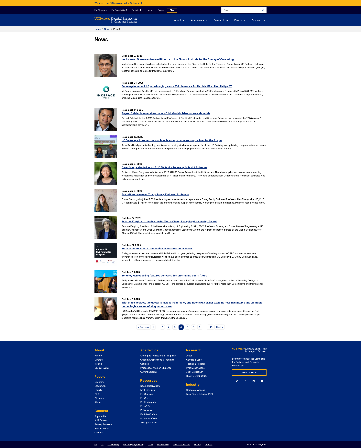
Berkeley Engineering (133, 444)
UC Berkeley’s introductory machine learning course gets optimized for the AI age (172, 140)
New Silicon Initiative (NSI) (200, 394)
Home (97, 29)
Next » (220, 327)
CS (102, 444)
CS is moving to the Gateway (125, 3)
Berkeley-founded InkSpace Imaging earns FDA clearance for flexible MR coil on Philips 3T (177, 86)
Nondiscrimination (181, 444)
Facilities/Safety (148, 414)
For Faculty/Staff (119, 10)
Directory (99, 382)
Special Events (102, 367)
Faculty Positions (103, 424)
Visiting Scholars (148, 422)
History (98, 355)
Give (172, 10)
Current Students (149, 371)
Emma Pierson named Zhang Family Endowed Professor (155, 194)
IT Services (146, 410)
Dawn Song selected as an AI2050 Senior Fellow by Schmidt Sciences (164, 167)
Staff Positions (102, 428)
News (150, 10)
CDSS (150, 444)
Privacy (197, 444)
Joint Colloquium (194, 371)
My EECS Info (147, 390)
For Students (100, 10)
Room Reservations (150, 385)
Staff (97, 394)
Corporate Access (195, 390)
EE (95, 444)
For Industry (137, 10)
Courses (144, 363)
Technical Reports (195, 363)
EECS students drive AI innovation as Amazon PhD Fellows (157, 248)
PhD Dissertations (195, 367)
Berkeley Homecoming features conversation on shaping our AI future (164, 275)
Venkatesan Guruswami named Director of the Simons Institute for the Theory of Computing (178, 59)
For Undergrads (148, 402)
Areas (189, 355)
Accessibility (163, 444)
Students (99, 398)
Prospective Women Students (155, 367)
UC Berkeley (113, 444)
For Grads (145, 398)
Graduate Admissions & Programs (157, 359)
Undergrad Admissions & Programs (158, 355)
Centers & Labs (194, 359)
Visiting (98, 363)
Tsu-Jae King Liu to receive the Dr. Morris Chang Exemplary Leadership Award (169, 221)
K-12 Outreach (101, 420)
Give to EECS (249, 372)
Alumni (97, 402)
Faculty (98, 390)
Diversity (98, 359)
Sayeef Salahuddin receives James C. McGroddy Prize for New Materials (166, 113)
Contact (98, 432)
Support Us (100, 416)
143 (211, 327)
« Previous (144, 327)
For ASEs (145, 406)
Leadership (100, 385)
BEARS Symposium (196, 375)
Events (161, 10)
